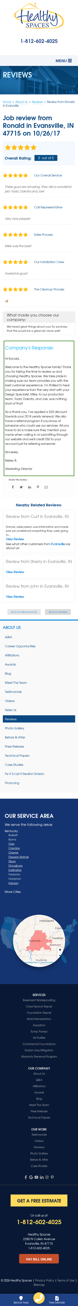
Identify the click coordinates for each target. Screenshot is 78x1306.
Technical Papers (17, 755)
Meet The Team (16, 682)
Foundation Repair (39, 1012)
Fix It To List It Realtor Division (24, 773)
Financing (12, 782)
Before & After (15, 737)
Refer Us (10, 710)
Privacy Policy (44, 1280)
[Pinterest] (52, 1177)
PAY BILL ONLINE (39, 1259)
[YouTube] (36, 1177)
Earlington (15, 870)
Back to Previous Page (24, 611)
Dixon (12, 861)
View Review (15, 539)
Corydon (14, 848)
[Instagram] (47, 1177)
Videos (10, 700)
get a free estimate (39, 1200)
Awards (10, 664)
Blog (8, 673)
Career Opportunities (20, 646)
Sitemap (39, 1285)
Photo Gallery (14, 728)
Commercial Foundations (39, 1044)
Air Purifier (39, 1038)
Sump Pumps (39, 1031)
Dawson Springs (19, 857)
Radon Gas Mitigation (39, 1050)
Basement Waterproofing (39, 1000)
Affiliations (12, 655)
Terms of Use (66, 1280)
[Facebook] (25, 1177)
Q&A (8, 637)
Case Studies (14, 764)
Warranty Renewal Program (39, 1056)
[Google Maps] (31, 1177)
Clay (12, 844)
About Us (12, 627)
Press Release (14, 746)
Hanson (13, 883)
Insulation (39, 1025)
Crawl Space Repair (39, 1006)
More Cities (13, 891)
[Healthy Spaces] (39, 1298)
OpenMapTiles (30, 962)
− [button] (60, 955)
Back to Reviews (58, 611)
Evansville (58, 544)
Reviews (10, 719)
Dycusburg (15, 865)
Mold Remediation (39, 1019)
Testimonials (13, 691)
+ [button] (60, 949)
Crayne (13, 852)
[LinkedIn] (41, 1177)
